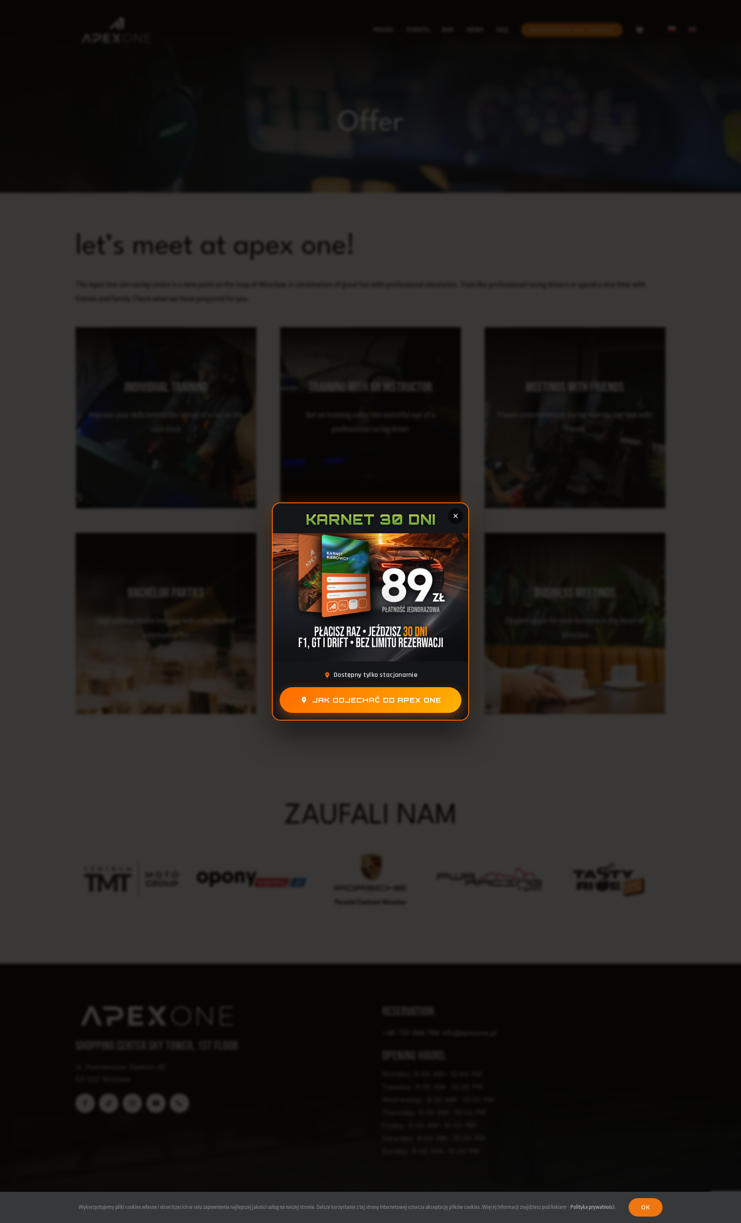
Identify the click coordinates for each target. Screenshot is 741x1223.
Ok (646, 1207)
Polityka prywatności (592, 1207)
